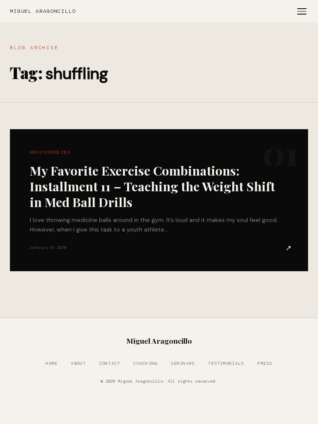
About (78, 363)
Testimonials (226, 363)
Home (52, 363)
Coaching (145, 363)
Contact (109, 363)
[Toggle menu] (302, 11)
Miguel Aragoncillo (43, 11)
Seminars (183, 363)
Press (264, 363)
